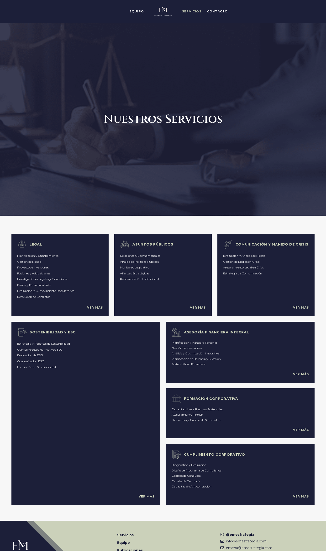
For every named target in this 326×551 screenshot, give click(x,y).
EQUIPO (137, 11)
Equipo (123, 542)
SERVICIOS (191, 11)
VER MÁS (95, 307)
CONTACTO (217, 11)
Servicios (125, 535)
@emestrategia (240, 534)
